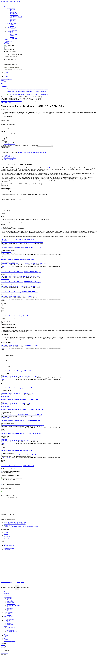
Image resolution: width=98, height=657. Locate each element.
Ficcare (8, 628)
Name (2, 213)
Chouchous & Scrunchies (16, 17)
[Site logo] (9, 4)
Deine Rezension (5, 210)
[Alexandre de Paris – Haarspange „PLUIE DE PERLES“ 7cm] (21, 415)
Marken (10, 101)
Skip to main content (15, 1)
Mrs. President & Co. (12, 631)
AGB (5, 535)
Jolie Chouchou (10, 630)
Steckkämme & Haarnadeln (16, 16)
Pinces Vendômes (14, 15)
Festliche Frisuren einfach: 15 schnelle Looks (14, 524)
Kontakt (6, 534)
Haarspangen (13, 10)
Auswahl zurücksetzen (9, 144)
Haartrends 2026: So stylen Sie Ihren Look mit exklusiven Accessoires (21, 526)
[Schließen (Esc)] (1, 654)
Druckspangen (13, 12)
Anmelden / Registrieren (9, 641)
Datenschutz (7, 536)
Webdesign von (20, 582)
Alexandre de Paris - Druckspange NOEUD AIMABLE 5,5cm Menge (19, 145)
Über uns (6, 532)
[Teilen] (2, 654)
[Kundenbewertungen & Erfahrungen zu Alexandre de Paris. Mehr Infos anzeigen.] (10, 574)
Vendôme (12, 35)
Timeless (12, 32)
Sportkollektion (13, 38)
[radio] (9, 137)
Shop (6, 101)
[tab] (7, 155)
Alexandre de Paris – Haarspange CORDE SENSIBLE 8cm (19, 292)
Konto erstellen (4, 653)
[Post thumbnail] (15, 522)
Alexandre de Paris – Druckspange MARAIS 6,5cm (17, 371)
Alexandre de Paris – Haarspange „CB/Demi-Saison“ (17, 466)
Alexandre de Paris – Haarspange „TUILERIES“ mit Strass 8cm (21, 433)
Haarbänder (12, 20)
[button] (5, 279)
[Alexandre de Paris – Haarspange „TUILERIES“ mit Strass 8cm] (22, 425)
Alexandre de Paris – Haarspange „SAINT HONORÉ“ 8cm (19, 399)
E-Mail (3, 216)
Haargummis (13, 19)
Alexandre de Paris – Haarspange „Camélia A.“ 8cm (17, 388)
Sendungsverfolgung (9, 545)
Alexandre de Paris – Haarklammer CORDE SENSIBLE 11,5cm (21, 247)
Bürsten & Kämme (11, 23)
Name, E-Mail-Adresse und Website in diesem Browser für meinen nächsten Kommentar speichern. (26, 219)
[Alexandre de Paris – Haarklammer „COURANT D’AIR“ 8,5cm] (23, 263)
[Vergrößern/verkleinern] (5, 654)
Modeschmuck (13, 30)
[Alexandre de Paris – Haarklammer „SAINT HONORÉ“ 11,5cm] (20, 276)
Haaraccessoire (52, 168)
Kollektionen (10, 31)
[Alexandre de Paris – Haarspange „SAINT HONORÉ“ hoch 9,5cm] (17, 403)
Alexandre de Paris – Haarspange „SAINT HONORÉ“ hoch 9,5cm (22, 409)
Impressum (6, 538)
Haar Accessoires (11, 8)
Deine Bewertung (5, 199)
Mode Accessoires (11, 27)
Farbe (2, 140)
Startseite (3, 101)
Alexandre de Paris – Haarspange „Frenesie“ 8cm (16, 450)
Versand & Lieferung (9, 548)
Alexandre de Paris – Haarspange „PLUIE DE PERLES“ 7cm (20, 420)
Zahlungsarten (7, 546)
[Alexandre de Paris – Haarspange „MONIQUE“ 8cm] (6, 252)
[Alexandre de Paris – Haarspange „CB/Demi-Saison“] (19, 454)
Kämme (12, 26)
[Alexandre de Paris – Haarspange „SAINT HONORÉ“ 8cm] (17, 393)
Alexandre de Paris (17, 101)
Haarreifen (12, 9)
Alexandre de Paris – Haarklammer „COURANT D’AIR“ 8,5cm (21, 272)
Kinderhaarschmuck (15, 21)
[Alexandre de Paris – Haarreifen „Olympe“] (19, 296)
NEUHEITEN (7, 39)
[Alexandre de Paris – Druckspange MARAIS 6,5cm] (19, 345)
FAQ (5, 544)
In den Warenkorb (5, 147)
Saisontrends (13, 28)
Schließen (3, 645)
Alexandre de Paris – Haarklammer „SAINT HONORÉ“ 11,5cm (21, 282)
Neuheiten (43, 152)
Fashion (12, 37)
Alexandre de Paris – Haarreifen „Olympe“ (14, 316)
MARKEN (6, 43)
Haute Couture (13, 34)
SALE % (6, 42)
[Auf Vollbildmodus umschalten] (4, 654)
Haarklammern (13, 13)
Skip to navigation (5, 1)
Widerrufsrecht (7, 549)
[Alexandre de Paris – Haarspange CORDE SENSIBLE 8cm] (20, 286)
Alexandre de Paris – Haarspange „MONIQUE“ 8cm (17, 259)
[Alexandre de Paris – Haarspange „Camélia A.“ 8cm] (20, 376)
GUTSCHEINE (8, 41)
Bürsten (12, 24)
